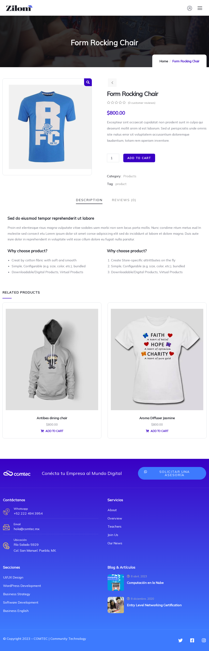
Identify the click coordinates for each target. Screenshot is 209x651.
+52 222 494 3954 (28, 513)
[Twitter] (180, 640)
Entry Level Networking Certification (154, 605)
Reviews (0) (124, 200)
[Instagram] (203, 640)
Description (89, 200)
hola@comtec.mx (27, 529)
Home (163, 61)
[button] (172, 473)
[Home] (17, 473)
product (121, 184)
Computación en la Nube (145, 583)
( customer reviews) (141, 103)
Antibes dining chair (52, 418)
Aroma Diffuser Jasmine (157, 418)
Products (129, 176)
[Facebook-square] (192, 640)
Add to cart (139, 158)
